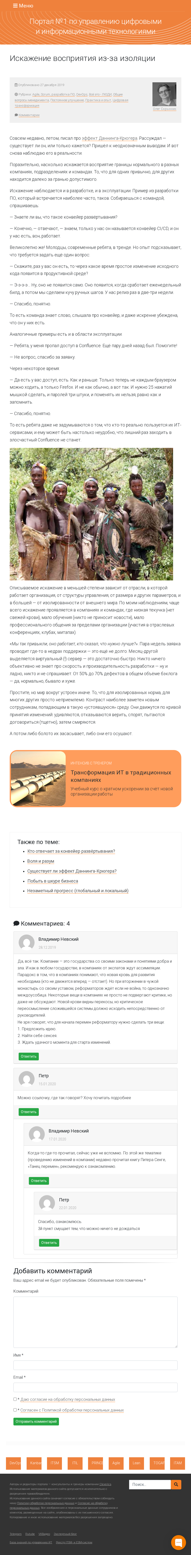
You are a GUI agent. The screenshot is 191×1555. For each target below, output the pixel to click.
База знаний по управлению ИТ (31, 1542)
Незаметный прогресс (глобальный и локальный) (78, 890)
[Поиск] (176, 1484)
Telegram (16, 1534)
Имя (18, 1355)
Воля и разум (40, 861)
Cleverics (105, 1484)
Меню (25, 6)
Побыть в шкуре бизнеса (52, 881)
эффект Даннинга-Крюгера (109, 138)
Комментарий (25, 1291)
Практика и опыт (98, 100)
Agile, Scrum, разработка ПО (53, 94)
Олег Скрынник (164, 109)
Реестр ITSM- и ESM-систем (74, 1542)
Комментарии (29, 115)
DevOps (82, 94)
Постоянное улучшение (67, 100)
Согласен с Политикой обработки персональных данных (72, 1410)
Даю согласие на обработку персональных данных (67, 1399)
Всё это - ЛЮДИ (100, 94)
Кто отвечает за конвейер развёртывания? (71, 851)
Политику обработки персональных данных (45, 1503)
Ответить (29, 1056)
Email (19, 1377)
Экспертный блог (65, 1534)
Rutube (30, 1534)
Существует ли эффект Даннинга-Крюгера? (72, 871)
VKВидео (44, 1534)
